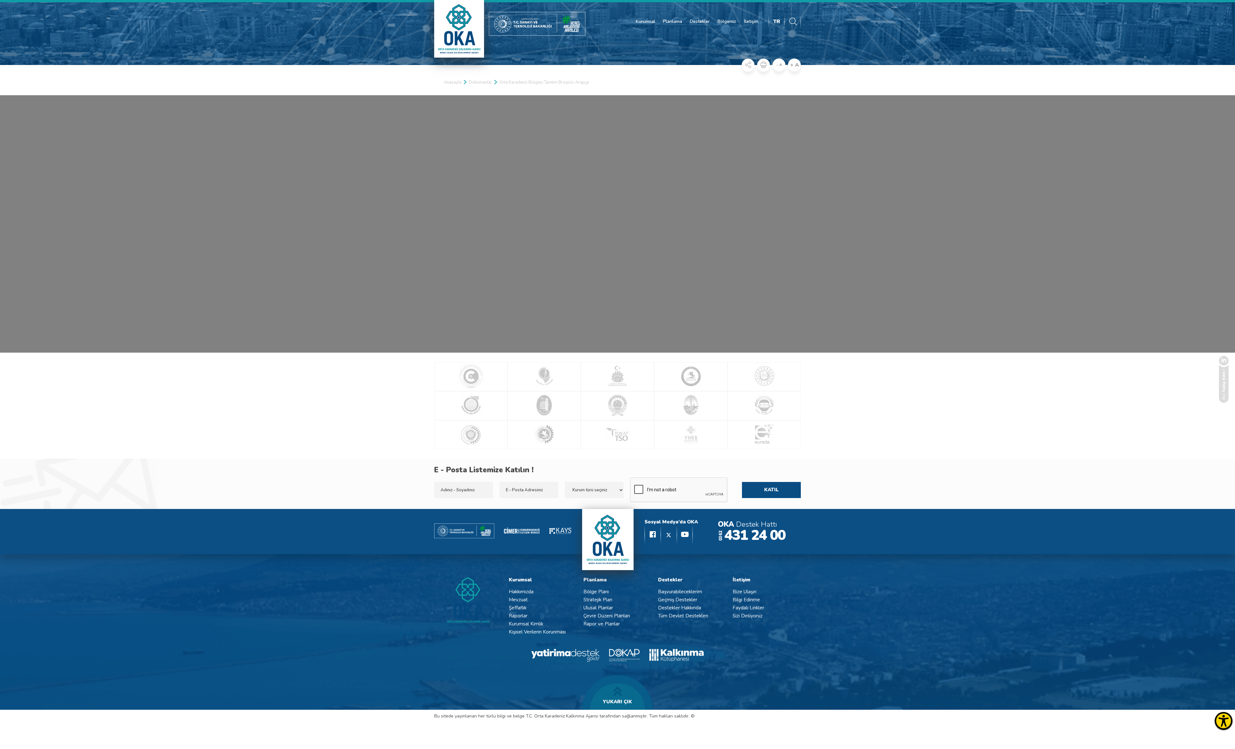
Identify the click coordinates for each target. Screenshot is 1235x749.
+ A (794, 65)
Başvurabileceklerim (680, 591)
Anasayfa (453, 82)
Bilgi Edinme (746, 599)
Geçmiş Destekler (677, 599)
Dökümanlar (480, 82)
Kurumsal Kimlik (526, 624)
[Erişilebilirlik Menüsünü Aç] (1223, 721)
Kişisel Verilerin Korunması (537, 632)
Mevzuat (518, 599)
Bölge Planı (596, 591)
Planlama (672, 21)
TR (776, 21)
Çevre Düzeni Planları (606, 616)
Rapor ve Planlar (601, 624)
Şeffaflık (517, 608)
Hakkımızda (521, 591)
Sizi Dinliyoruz (748, 616)
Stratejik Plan (597, 599)
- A (779, 64)
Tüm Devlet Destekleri (683, 616)
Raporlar (518, 616)
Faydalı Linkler (748, 608)
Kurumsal (645, 21)
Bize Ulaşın (744, 591)
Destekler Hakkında (679, 608)
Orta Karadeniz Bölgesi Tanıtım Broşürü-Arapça (544, 82)
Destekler (700, 21)
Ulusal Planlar (598, 608)
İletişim (751, 21)
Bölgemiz (727, 21)
